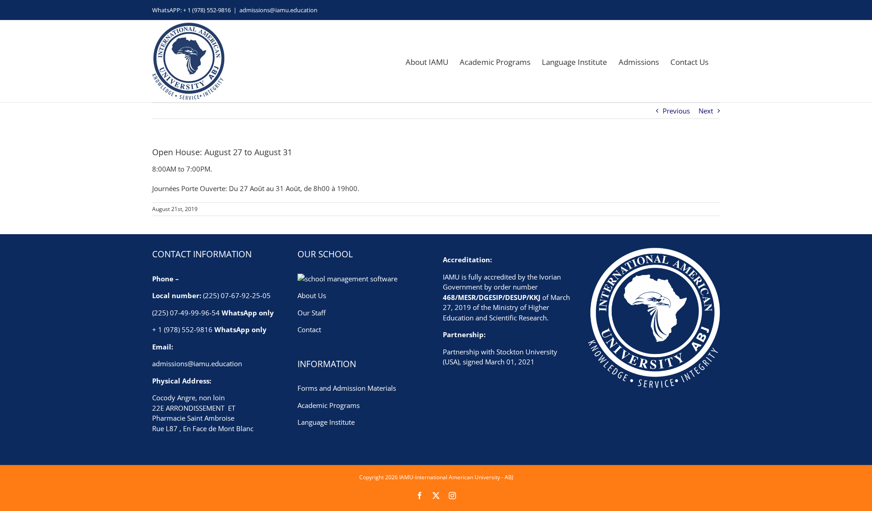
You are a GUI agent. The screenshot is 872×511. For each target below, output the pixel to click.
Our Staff (311, 312)
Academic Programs (328, 405)
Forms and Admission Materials (346, 388)
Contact (309, 329)
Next (706, 110)
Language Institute (326, 422)
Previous (676, 110)
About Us (311, 295)
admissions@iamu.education (278, 10)
